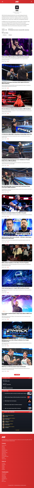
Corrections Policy (4, 452)
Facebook (3, 469)
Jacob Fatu (3, 475)
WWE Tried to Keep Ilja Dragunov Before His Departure (13, 408)
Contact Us (3, 448)
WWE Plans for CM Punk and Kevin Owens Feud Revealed (14, 366)
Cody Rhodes (4, 476)
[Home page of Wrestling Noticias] (17, 2)
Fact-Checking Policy (5, 456)
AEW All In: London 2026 (7, 384)
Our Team (3, 447)
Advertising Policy (4, 450)
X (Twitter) (3, 463)
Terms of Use (4, 458)
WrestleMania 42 (4, 478)
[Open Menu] (2, 1)
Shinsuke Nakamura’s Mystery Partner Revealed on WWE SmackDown (16, 108)
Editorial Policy (4, 455)
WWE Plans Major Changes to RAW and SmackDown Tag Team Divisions (15, 397)
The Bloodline (4, 477)
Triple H (3, 480)
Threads (3, 468)
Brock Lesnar (4, 481)
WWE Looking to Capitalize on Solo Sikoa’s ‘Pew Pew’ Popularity (15, 262)
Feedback (3, 457)
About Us (3, 446)
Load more (17, 374)
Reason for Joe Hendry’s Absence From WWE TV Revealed (14, 212)
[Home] (3, 437)
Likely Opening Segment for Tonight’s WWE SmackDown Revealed (15, 288)
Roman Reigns (4, 473)
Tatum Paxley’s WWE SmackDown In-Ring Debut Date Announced (15, 56)
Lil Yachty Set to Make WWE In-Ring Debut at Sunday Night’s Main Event (17, 134)
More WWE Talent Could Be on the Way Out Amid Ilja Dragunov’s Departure (16, 393)
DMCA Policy (4, 453)
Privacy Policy (4, 445)
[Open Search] (31, 1)
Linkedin (3, 465)
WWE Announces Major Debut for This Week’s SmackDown (13, 404)
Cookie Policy (4, 451)
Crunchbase (3, 464)
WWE (8, 61)
